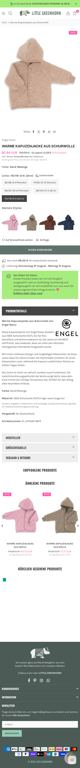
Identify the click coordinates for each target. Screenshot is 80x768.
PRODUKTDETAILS (16, 311)
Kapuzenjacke (9, 428)
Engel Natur (9, 140)
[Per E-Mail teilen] (54, 132)
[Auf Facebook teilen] (33, 132)
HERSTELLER (13, 437)
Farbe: (14, 167)
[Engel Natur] (67, 328)
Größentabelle (46, 175)
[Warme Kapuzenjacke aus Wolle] (20, 515)
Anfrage (44, 240)
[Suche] (10, 13)
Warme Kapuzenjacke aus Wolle (20, 545)
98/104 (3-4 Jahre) (46, 190)
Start (4, 22)
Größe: (27, 175)
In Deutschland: (41, 3)
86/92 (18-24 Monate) (17, 190)
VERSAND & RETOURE (18, 458)
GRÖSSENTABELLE (16, 447)
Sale (73, 32)
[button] (74, 13)
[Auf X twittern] (38, 132)
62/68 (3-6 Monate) (15, 182)
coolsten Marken (55, 665)
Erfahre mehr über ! (40, 673)
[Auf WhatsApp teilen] (49, 132)
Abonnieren (12, 733)
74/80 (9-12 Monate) (44, 182)
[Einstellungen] (68, 13)
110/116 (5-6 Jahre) (14, 198)
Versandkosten (21, 156)
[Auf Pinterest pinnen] (44, 132)
